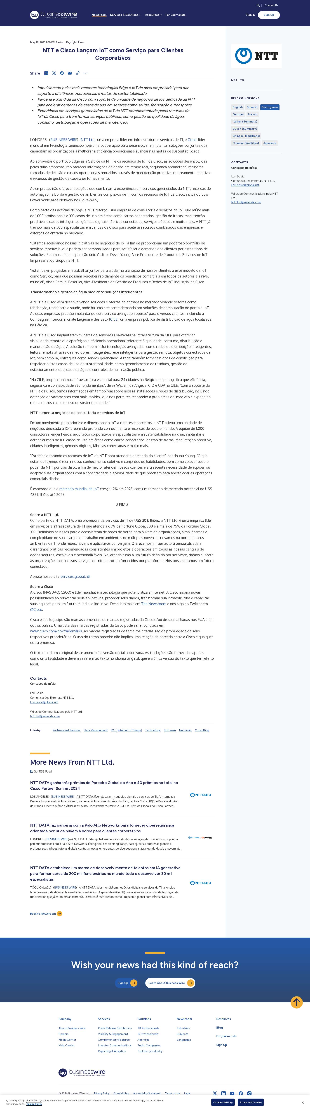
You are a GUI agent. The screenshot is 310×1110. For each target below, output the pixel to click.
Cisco (192, 139)
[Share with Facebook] (62, 73)
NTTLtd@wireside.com (45, 716)
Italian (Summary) (245, 121)
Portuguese (270, 107)
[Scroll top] (297, 1002)
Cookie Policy (34, 1103)
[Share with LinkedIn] (46, 73)
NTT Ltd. (88, 139)
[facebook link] (241, 1093)
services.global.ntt (75, 576)
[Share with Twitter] (54, 73)
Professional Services (67, 730)
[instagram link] (249, 1093)
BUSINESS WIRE (63, 139)
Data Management (96, 730)
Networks (185, 730)
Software (170, 730)
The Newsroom (153, 603)
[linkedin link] (223, 1093)
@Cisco (36, 609)
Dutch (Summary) (245, 128)
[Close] (303, 1102)
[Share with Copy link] (78, 73)
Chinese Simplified (246, 143)
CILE (113, 319)
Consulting (202, 730)
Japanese (269, 143)
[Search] (258, 5)
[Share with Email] (70, 73)
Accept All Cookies (251, 1102)
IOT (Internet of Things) (126, 730)
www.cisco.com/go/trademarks (56, 631)
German (238, 114)
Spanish (252, 107)
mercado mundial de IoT (79, 488)
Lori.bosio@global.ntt (44, 702)
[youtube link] (232, 1093)
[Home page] (53, 15)
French (252, 114)
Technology (153, 730)
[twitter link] (215, 1093)
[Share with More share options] (85, 73)
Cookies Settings (223, 1102)
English (238, 107)
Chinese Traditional (246, 136)
